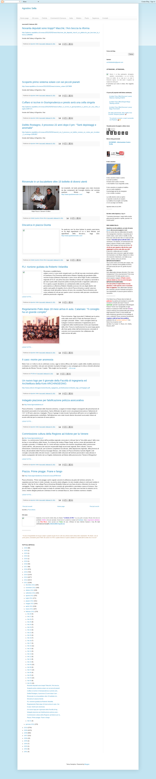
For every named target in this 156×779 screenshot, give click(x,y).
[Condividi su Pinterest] (72, 44)
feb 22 (29, 630)
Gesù (108, 230)
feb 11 (29, 659)
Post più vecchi (94, 506)
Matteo (78, 18)
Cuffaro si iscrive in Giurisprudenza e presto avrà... (42, 691)
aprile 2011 (29, 606)
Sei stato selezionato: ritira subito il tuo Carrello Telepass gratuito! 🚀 (120, 113)
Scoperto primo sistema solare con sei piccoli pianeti (51, 82)
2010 (26, 727)
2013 (26, 577)
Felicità (44, 18)
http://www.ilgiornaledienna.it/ (33, 404)
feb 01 (29, 721)
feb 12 (29, 656)
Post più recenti (27, 506)
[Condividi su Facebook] (70, 44)
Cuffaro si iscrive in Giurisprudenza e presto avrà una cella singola (58, 102)
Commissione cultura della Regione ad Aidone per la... (44, 715)
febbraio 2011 (30, 611)
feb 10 (29, 662)
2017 (26, 566)
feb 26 (29, 619)
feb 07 (29, 670)
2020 (26, 558)
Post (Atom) (31, 510)
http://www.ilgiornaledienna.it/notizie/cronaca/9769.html (43, 476)
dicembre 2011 (30, 585)
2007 (26, 735)
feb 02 (29, 683)
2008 (26, 733)
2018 (26, 564)
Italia (71, 18)
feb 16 (29, 646)
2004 (26, 743)
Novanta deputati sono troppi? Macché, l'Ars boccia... (43, 685)
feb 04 (29, 678)
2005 (26, 741)
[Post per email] (59, 44)
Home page (24, 18)
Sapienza (95, 18)
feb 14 (29, 651)
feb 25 (29, 622)
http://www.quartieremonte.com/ (71, 194)
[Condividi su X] (67, 44)
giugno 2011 (30, 601)
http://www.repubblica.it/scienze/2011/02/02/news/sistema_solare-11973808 (47, 86)
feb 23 (29, 627)
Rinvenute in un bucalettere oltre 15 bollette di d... (42, 696)
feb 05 (29, 675)
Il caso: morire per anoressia (37, 359)
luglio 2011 (29, 598)
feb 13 (29, 654)
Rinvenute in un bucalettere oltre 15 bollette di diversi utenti (54, 181)
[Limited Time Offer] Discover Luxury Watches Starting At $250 (120, 97)
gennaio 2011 (30, 724)
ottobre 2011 (30, 590)
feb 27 (29, 616)
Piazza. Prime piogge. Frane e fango (42, 471)
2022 (26, 556)
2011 (26, 582)
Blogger (87, 764)
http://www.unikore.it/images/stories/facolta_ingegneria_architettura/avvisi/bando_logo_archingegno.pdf (56, 388)
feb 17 (29, 643)
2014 (26, 574)
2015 (26, 572)
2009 (26, 730)
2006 (26, 738)
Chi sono (35, 18)
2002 (26, 749)
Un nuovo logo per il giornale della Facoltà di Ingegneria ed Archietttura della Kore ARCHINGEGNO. (54, 382)
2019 (26, 561)
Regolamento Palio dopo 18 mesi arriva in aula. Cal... (43, 704)
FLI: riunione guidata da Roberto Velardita (45, 266)
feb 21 (29, 632)
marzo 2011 (29, 609)
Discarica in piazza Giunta (36, 225)
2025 (26, 550)
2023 (26, 553)
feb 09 (29, 664)
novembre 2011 (31, 587)
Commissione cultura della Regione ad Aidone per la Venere (55, 433)
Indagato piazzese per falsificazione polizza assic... (43, 712)
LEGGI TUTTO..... (27, 297)
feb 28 (29, 614)
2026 (26, 548)
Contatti (105, 18)
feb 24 (29, 624)
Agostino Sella (29, 8)
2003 (26, 746)
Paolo (87, 18)
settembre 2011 (31, 593)
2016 (26, 569)
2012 (26, 580)
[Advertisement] (61, 63)
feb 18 (29, 640)
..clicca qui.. (72, 368)
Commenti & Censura (58, 18)
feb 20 (29, 635)
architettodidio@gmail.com (115, 62)
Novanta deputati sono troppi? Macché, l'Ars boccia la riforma (55, 28)
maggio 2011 (30, 603)
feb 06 (29, 672)
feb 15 (29, 648)
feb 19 (29, 638)
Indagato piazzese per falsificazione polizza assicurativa (53, 400)
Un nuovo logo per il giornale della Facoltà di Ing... (42, 709)
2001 (26, 751)
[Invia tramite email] (63, 44)
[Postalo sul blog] (65, 44)
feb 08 (29, 667)
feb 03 (29, 680)
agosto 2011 (30, 595)
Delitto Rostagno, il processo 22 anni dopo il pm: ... (42, 693)
